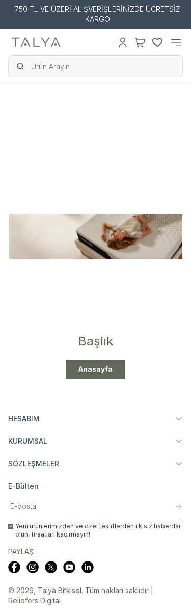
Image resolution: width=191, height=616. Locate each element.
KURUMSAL (27, 441)
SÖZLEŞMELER (33, 463)
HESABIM (24, 418)
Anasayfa (95, 369)
